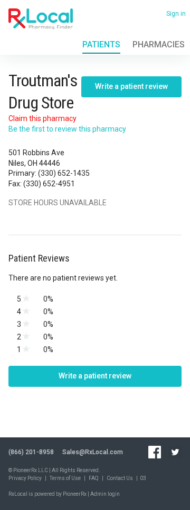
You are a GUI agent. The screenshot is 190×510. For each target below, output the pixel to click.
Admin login (105, 494)
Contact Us (120, 478)
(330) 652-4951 (49, 183)
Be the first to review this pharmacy (67, 129)
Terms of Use (65, 478)
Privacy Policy (25, 478)
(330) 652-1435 (64, 173)
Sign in (176, 13)
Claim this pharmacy (42, 118)
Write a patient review (131, 86)
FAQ (94, 478)
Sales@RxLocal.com (92, 452)
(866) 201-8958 (31, 452)
